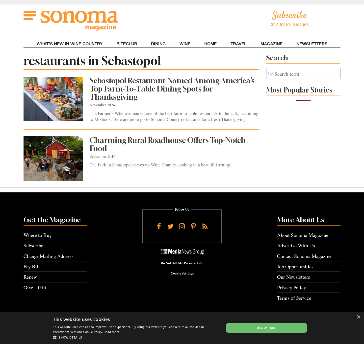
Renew (30, 277)
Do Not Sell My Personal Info (182, 263)
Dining (158, 44)
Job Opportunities (295, 266)
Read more (112, 332)
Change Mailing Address (49, 256)
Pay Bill (32, 266)
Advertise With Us (296, 245)
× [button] (358, 317)
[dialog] (182, 328)
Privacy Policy (291, 287)
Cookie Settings (182, 273)
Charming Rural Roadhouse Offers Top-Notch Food (168, 144)
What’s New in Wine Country (70, 44)
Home (210, 44)
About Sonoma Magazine (302, 235)
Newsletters (311, 44)
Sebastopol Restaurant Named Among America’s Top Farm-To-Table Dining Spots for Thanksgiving (172, 88)
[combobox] (303, 74)
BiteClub (126, 44)
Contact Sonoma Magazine (304, 256)
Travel (239, 44)
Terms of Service (294, 298)
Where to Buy (38, 235)
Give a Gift (35, 287)
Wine (185, 44)
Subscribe (33, 245)
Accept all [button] (266, 328)
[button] (136, 337)
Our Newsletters (293, 277)
